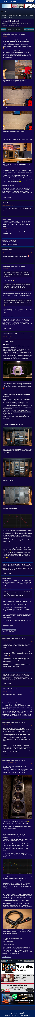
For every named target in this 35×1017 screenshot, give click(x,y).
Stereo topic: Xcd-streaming (9, 241)
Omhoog (4, 960)
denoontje (7, 219)
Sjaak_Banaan (9, 34)
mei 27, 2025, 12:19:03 (7, 691)
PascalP (6, 689)
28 (16, 29)
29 (18, 29)
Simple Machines (21, 1013)
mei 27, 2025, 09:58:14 (7, 588)
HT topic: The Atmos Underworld (10, 244)
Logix (6, 203)
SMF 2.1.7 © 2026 (14, 1013)
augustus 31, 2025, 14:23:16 (10, 762)
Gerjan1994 (8, 249)
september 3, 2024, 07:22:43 (8, 205)
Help (11, 1012)
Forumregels (16, 1012)
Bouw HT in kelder (6, 197)
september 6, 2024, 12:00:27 (8, 268)
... (15, 29)
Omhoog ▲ (22, 1012)
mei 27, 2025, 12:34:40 (7, 724)
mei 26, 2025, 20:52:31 (7, 336)
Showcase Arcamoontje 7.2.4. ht (10, 243)
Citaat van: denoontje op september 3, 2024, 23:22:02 (17, 284)
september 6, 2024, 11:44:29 (8, 252)
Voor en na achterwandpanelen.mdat (13, 938)
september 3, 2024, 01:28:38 (8, 36)
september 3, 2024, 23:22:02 (8, 228)
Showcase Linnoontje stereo (9, 240)
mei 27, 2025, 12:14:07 (7, 640)
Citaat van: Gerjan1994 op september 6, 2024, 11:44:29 (18, 300)
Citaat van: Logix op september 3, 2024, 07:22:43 (16, 272)
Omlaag (4, 29)
